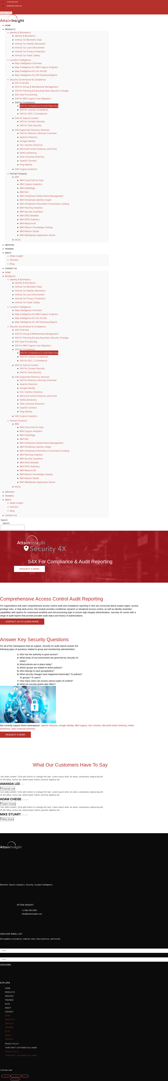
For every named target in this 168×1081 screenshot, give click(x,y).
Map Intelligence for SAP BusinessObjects (36, 75)
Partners (14, 260)
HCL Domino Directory (31, 145)
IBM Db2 (24, 192)
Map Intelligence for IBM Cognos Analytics (36, 67)
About (8, 253)
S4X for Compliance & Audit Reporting (39, 105)
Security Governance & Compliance (28, 79)
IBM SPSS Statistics (30, 219)
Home (8, 272)
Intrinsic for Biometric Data (28, 39)
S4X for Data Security (30, 125)
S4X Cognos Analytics (26, 169)
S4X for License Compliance (34, 109)
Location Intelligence (20, 60)
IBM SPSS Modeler (29, 215)
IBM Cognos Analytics (31, 184)
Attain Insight (16, 256)
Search (4, 520)
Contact (9, 1012)
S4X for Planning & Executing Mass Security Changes (42, 90)
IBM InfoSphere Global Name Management (41, 196)
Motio (18, 239)
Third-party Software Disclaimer (21, 1048)
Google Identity (27, 141)
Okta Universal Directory (32, 156)
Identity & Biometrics (20, 32)
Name (3, 947)
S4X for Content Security (32, 121)
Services (9, 492)
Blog (12, 511)
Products (10, 29)
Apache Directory (29, 137)
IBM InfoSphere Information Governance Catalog (44, 204)
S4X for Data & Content (26, 118)
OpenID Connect (28, 160)
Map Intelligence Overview (28, 63)
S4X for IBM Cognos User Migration (33, 98)
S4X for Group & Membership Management (36, 87)
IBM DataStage (27, 188)
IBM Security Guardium (31, 211)
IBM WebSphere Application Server (37, 235)
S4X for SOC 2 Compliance (33, 113)
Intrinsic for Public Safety (27, 55)
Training (9, 496)
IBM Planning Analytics (31, 207)
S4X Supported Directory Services (32, 130)
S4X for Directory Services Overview (38, 133)
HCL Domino (94, 725)
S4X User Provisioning (26, 94)
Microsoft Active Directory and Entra (38, 149)
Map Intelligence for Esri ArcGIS (31, 71)
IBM (17, 177)
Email (2, 956)
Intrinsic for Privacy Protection (30, 51)
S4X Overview (22, 83)
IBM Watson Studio (29, 231)
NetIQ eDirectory (28, 153)
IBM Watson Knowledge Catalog (36, 227)
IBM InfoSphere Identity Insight (35, 200)
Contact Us (11, 268)
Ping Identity (26, 164)
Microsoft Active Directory (114, 725)
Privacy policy (12, 1044)
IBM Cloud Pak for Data (32, 180)
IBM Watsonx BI (28, 223)
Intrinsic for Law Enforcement (29, 47)
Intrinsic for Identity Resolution (30, 43)
